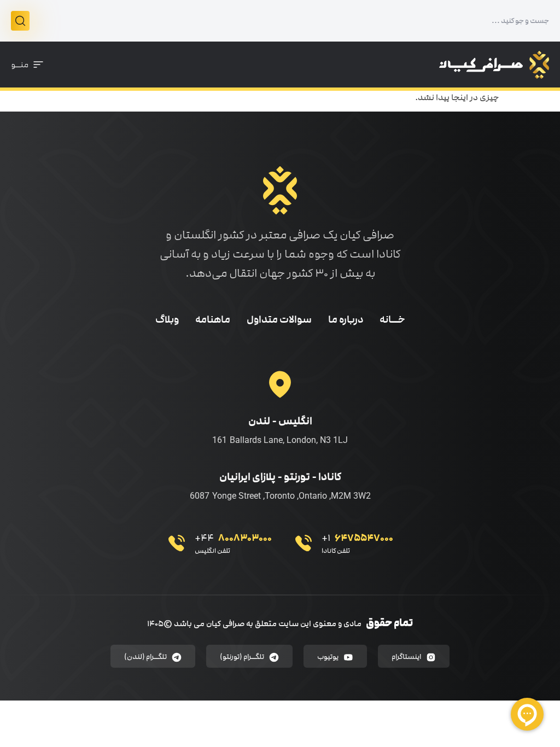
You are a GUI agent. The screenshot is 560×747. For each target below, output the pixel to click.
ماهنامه (212, 319)
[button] (28, 64)
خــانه (392, 319)
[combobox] (289, 21)
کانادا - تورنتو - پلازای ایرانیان (280, 477)
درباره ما (345, 319)
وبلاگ (167, 319)
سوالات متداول (279, 319)
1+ (357, 538)
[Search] (20, 21)
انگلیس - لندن (280, 421)
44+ (233, 538)
